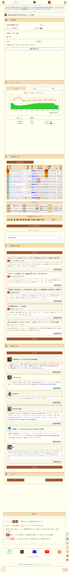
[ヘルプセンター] (59, 552)
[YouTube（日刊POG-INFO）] (47, 552)
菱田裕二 (34, 187)
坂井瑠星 (34, 181)
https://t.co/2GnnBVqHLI (28, 419)
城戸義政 (34, 198)
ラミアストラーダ (18, 192)
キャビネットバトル (18, 198)
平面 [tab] (34, 88)
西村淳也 (34, 184)
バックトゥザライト (18, 173)
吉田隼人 (34, 171)
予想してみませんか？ (34, 230)
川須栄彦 (34, 195)
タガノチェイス (17, 176)
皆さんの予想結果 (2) (34, 226)
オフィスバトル (17, 187)
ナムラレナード (17, 189)
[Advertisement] (34, 64)
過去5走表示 (20, 162)
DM (30, 564)
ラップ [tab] (16, 88)
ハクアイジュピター (18, 179)
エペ (14, 184)
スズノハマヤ (16, 171)
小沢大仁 (34, 179)
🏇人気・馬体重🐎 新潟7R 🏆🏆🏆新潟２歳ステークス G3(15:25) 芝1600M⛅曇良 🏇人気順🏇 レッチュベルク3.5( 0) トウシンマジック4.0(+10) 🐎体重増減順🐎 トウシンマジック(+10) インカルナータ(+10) (35, 8)
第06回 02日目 (13, 25)
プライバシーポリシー (34, 557)
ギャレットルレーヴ (18, 195)
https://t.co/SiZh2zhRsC (48, 384)
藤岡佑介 (34, 192)
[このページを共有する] (3, 569)
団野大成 (34, 176)
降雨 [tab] (53, 88)
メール (37, 564)
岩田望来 (34, 173)
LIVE (65, 570)
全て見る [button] (34, 252)
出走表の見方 (12, 238)
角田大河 (34, 189)
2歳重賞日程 (35, 49)
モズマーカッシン (18, 181)
